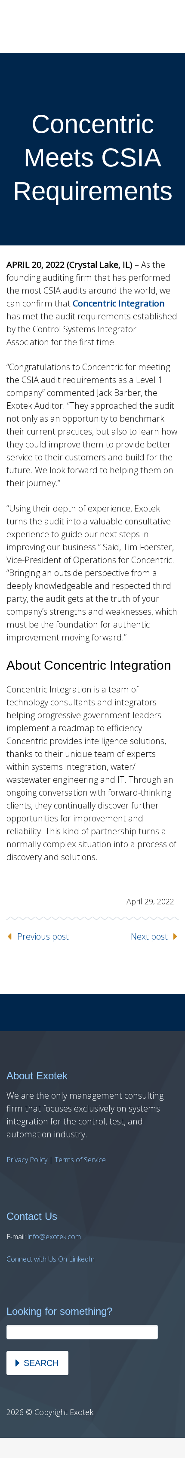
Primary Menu (168, 26)
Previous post (43, 936)
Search (41, 1363)
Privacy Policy (26, 1159)
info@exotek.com (54, 1236)
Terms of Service (80, 1159)
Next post (149, 936)
